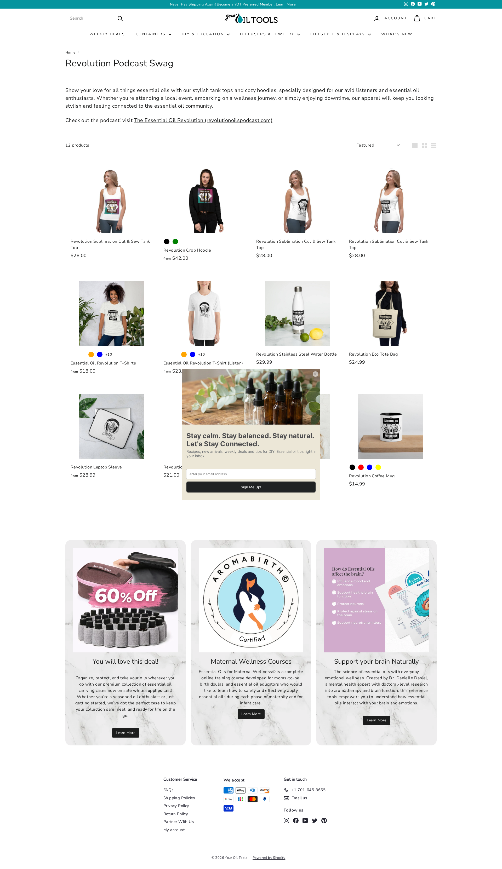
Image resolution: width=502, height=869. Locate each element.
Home (70, 52)
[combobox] (96, 18)
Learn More (125, 732)
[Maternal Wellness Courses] (251, 600)
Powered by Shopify (269, 857)
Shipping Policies (179, 798)
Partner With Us (178, 821)
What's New (397, 34)
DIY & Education (204, 34)
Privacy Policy (176, 805)
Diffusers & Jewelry (268, 34)
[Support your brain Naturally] (376, 600)
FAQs (168, 789)
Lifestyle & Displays (338, 34)
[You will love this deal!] (125, 600)
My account (174, 829)
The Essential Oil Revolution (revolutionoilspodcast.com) (203, 120)
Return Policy (175, 813)
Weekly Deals (107, 34)
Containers (152, 34)
